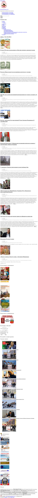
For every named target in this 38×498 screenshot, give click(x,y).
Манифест (3, 27)
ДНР (31, 489)
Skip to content (2, 0)
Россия (10, 493)
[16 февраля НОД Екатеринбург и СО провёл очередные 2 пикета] (9, 398)
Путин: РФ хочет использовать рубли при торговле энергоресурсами (17, 50)
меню (1, 17)
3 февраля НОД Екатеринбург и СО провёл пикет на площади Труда (13, 399)
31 (5, 333)
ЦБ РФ (28, 493)
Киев (27, 490)
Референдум (4, 24)
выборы (1, 494)
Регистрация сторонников (8, 30)
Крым (29, 490)
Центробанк (30, 493)
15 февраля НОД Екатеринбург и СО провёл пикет (10, 349)
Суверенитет (20, 493)
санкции (21, 494)
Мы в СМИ (4, 26)
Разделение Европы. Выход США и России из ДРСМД (11, 409)
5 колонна (2, 489)
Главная (3, 21)
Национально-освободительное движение (15, 492)
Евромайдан (11, 490)
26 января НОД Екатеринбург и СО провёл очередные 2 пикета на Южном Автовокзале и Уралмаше (18, 418)
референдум (18, 494)
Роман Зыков (7, 493)
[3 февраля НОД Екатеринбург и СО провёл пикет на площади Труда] (9, 408)
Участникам (4, 28)
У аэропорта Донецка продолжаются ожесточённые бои (14, 167)
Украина (24, 493)
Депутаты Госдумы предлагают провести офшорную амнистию (16, 216)
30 (4, 333)
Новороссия (4, 493)
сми (23, 494)
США (15, 493)
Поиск (1, 16)
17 (5, 331)
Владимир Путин (17, 489)
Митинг (34, 490)
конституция (8, 494)
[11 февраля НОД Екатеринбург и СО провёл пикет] (9, 369)
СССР (13, 493)
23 (4, 332)
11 (6, 330)
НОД (1, 492)
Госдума (29, 489)
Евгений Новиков (35, 489)
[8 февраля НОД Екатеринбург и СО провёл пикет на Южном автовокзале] (9, 388)
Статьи (3, 25)
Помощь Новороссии (7, 29)
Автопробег (5, 489)
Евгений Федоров (5, 490)
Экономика (33, 493)
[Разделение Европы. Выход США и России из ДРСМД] (9, 417)
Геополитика (26, 489)
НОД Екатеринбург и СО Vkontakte (7, 13)
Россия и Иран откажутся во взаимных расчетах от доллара (15, 72)
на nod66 (3, 97)
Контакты (3, 34)
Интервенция (23, 490)
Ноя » (6, 334)
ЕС (32, 489)
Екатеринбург (16, 490)
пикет (11, 494)
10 (5, 330)
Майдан (31, 490)
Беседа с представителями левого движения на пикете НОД (11, 370)
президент (14, 494)
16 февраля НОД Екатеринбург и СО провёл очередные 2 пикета (12, 389)
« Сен (1, 334)
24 (5, 332)
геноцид (4, 494)
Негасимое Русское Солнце (7, 239)
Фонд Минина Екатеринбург (8, 31)
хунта (25, 494)
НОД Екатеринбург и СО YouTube (7, 12)
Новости (3, 22)
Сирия (17, 493)
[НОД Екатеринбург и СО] (1, 496)
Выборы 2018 (23, 489)
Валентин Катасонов (11, 489)
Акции (3, 23)
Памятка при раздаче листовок (9, 33)
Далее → (3, 82)
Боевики (8, 489)
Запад (20, 490)
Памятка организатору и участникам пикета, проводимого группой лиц (15, 32)
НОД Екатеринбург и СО (4, 9)
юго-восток (29, 494)
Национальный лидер (31, 492)
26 (7, 332)
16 (4, 331)
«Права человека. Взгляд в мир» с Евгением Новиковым (14, 256)
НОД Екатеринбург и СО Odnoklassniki (8, 14)
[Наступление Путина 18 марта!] (9, 348)
